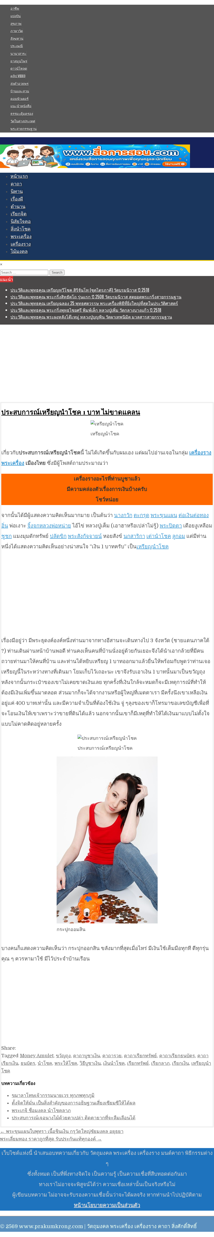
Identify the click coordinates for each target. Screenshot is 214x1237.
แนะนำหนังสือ (20, 106)
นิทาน (17, 191)
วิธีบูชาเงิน (90, 1063)
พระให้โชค (66, 1063)
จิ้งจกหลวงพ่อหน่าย (49, 526)
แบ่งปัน (15, 16)
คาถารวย (112, 1055)
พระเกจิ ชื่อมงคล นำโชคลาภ (41, 1110)
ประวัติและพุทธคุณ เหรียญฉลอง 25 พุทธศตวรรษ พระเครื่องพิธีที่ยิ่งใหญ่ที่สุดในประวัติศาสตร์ (94, 303)
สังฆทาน (16, 38)
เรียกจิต (19, 214)
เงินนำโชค (114, 1063)
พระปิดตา (171, 526)
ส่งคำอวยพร (19, 83)
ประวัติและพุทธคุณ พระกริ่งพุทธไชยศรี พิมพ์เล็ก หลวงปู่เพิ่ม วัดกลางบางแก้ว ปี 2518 (85, 310)
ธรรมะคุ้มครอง (21, 113)
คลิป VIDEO (17, 76)
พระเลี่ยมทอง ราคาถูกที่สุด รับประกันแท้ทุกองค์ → (51, 1139)
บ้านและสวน (19, 91)
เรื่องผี (17, 199)
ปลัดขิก (58, 536)
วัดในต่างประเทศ (22, 121)
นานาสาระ (18, 53)
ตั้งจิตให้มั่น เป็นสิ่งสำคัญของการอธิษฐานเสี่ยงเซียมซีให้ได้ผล (73, 1103)
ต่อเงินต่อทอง (194, 515)
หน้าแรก (19, 176)
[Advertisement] (107, 363)
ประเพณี (16, 46)
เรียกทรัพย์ (138, 1063)
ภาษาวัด (16, 30)
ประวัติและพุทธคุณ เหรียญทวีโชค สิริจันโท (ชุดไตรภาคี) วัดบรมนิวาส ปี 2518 (79, 290)
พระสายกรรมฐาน (23, 128)
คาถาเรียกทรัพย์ (140, 1055)
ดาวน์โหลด (18, 68)
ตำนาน (18, 206)
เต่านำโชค (158, 536)
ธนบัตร (28, 1063)
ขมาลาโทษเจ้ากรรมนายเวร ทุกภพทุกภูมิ (53, 1095)
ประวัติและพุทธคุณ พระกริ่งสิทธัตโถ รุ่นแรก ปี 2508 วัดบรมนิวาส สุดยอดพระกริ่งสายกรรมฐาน (95, 296)
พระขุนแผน (164, 515)
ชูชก (6, 536)
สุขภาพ (15, 23)
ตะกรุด (141, 515)
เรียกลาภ (160, 1063)
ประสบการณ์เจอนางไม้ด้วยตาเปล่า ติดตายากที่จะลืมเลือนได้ (73, 1117)
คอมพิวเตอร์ (19, 98)
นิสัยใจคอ (21, 221)
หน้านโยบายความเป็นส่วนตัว (107, 1205)
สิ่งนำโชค (21, 229)
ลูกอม (178, 536)
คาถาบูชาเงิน (86, 1055)
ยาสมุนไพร (18, 61)
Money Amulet (37, 1055)
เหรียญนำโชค (152, 547)
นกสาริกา (134, 536)
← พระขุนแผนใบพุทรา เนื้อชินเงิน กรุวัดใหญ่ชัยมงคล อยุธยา (61, 1131)
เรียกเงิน (180, 1063)
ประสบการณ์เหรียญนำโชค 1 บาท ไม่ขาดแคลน (70, 411)
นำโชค (45, 1063)
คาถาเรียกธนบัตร (177, 1055)
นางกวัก (123, 515)
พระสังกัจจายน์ (85, 536)
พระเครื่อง (21, 236)
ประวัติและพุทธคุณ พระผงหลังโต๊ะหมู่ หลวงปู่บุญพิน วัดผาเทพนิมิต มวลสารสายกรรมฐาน (91, 317)
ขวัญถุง (63, 1055)
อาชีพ (14, 8)
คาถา (16, 184)
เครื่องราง (21, 244)
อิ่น (4, 526)
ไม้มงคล (19, 251)
